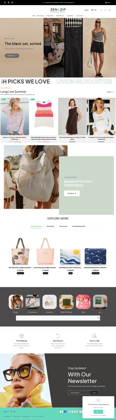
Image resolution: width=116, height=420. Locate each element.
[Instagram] (5, 2)
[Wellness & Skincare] (66, 302)
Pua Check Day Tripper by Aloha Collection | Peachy (45, 268)
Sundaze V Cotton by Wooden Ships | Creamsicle (101, 138)
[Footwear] (33, 302)
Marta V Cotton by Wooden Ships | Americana (14, 138)
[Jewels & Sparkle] (49, 302)
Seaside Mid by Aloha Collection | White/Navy (95, 268)
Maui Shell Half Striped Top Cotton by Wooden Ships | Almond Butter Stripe (43, 138)
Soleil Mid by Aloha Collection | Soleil (70, 268)
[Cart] (110, 10)
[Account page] (105, 10)
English (6, 411)
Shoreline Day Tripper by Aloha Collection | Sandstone (20, 268)
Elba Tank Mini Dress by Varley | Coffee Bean (72, 138)
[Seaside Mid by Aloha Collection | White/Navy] (95, 250)
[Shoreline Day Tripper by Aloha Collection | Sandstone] (20, 250)
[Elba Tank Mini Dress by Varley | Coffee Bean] (72, 116)
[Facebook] (8, 2)
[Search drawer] (101, 10)
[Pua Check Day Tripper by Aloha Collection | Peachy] (45, 250)
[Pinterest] (12, 2)
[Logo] (58, 10)
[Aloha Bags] (16, 302)
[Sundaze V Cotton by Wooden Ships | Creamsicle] (101, 116)
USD (14, 411)
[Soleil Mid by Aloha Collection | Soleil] (70, 250)
